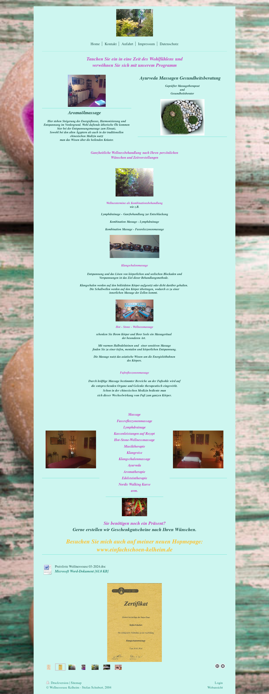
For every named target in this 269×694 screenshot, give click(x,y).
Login (219, 683)
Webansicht (215, 687)
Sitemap (76, 683)
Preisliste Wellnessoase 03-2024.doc (80, 566)
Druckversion (59, 683)
